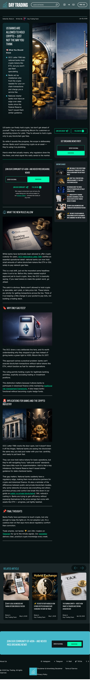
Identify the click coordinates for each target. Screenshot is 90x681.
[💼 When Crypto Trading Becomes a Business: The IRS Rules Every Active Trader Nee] (71, 198)
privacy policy (21, 195)
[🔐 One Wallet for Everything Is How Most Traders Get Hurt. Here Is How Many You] (71, 171)
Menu (81, 5)
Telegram (6, 534)
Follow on (35, 187)
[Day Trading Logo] (33, 669)
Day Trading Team (33, 19)
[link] (16, 596)
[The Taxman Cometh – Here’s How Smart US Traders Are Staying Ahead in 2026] (73, 596)
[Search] (56, 5)
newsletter (43, 534)
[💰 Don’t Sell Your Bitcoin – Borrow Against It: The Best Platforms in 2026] (71, 180)
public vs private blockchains (22, 493)
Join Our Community (19, 187)
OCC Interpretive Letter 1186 (30, 257)
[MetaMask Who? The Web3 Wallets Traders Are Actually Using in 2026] (71, 189)
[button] (76, 568)
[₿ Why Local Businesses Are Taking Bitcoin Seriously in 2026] (71, 207)
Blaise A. (11, 19)
